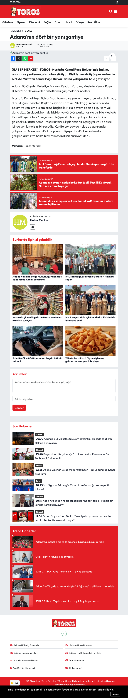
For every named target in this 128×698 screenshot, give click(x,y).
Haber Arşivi (75, 668)
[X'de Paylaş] (19, 58)
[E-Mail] (32, 226)
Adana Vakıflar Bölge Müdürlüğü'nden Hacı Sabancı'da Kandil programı (37, 278)
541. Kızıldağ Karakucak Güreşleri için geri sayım (89, 278)
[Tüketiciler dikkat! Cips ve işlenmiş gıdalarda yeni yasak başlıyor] (90, 340)
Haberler (15, 30)
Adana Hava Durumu (81, 645)
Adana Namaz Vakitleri (26, 652)
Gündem (7, 22)
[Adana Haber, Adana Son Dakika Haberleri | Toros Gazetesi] (25, 11)
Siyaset (21, 22)
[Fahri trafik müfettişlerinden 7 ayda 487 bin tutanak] (37, 340)
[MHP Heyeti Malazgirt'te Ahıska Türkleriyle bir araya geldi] (90, 300)
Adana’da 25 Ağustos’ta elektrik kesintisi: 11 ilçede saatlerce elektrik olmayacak (73, 440)
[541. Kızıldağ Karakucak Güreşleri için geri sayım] (90, 259)
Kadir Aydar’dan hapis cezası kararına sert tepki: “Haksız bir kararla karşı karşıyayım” (74, 502)
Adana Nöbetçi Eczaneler (27, 645)
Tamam (115, 694)
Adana (39, 434)
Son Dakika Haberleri (24, 668)
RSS (16, 682)
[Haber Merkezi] (19, 221)
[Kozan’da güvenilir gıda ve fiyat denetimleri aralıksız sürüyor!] (37, 300)
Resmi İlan (93, 22)
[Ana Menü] (115, 11)
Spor (58, 22)
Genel (28, 30)
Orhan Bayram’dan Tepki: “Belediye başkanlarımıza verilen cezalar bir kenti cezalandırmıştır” (73, 518)
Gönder (19, 407)
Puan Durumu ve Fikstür (25, 660)
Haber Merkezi (39, 220)
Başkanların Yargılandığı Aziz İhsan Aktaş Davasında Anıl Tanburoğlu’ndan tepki (72, 456)
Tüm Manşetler (76, 660)
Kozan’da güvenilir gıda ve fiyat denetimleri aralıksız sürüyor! (37, 319)
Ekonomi (34, 22)
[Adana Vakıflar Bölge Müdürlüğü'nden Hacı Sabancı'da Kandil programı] (37, 259)
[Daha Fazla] (30, 58)
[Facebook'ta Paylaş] (13, 58)
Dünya (80, 22)
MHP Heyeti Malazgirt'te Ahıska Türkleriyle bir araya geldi (90, 319)
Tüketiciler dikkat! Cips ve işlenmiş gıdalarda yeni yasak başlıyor (84, 360)
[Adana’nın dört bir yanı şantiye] (64, 52)
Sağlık (47, 22)
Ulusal (68, 22)
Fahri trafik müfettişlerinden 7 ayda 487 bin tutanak (37, 360)
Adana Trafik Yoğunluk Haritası (85, 652)
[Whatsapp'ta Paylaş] (25, 58)
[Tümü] (114, 426)
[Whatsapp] (64, 633)
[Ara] (111, 11)
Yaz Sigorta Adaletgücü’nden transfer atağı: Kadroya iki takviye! (72, 487)
